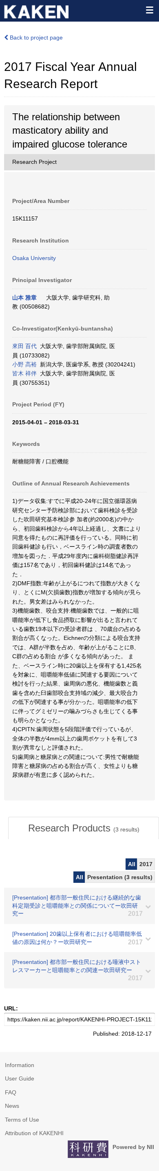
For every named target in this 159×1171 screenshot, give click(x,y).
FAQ (10, 1092)
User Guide (19, 1078)
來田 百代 (24, 346)
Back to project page (35, 37)
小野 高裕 (24, 364)
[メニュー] (149, 9)
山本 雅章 (24, 297)
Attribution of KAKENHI (34, 1133)
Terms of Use (22, 1119)
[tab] (83, 828)
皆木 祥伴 (24, 373)
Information (19, 1065)
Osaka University (34, 258)
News (12, 1106)
